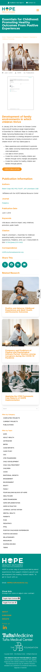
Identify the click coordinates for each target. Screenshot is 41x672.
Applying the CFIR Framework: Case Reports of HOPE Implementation (19, 398)
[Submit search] (36, 409)
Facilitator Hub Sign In (17, 2)
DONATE (5, 619)
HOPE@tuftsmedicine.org (17, 583)
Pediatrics (5, 203)
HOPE (19, 73)
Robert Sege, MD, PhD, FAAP (12, 189)
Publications (30, 73)
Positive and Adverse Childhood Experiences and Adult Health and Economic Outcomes (19, 310)
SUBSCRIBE (6, 615)
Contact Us (31, 2)
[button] (38, 10)
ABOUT (5, 612)
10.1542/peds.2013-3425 (14, 242)
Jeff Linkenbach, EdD (31, 189)
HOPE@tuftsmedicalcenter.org (12, 252)
